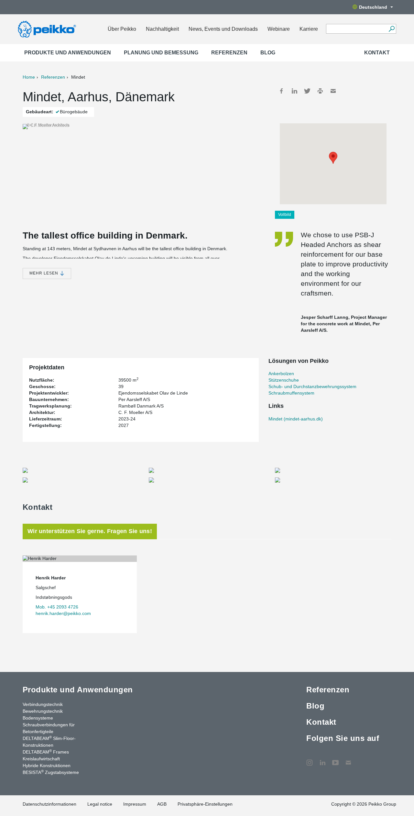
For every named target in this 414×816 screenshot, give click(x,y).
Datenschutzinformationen (49, 804)
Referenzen (229, 52)
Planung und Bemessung (161, 52)
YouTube (335, 759)
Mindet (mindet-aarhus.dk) (295, 418)
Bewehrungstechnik (43, 711)
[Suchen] (391, 28)
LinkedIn (294, 91)
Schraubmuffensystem (291, 393)
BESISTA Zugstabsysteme (51, 772)
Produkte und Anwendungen (67, 52)
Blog (267, 52)
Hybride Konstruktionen (47, 765)
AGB (162, 804)
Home (29, 77)
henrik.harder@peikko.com (63, 613)
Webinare (278, 29)
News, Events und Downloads (223, 29)
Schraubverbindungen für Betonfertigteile (49, 728)
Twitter (307, 91)
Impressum (134, 804)
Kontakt (377, 52)
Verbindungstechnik (43, 704)
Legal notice (99, 804)
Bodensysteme (38, 718)
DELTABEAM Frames (46, 752)
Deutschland (373, 7)
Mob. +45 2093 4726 (57, 606)
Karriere (309, 29)
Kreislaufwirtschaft (41, 758)
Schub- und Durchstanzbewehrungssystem (312, 386)
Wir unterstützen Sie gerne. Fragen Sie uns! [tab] (89, 531)
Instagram (309, 759)
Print (320, 91)
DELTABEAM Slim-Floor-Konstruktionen (49, 741)
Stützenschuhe (283, 380)
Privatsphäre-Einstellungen (205, 804)
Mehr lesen (44, 273)
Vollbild (284, 214)
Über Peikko (122, 29)
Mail (333, 91)
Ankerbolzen (281, 373)
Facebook (281, 91)
